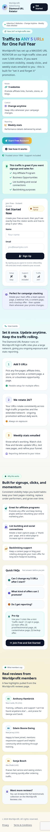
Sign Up (27, 256)
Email (8, 241)
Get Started (39, 7)
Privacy (5, 825)
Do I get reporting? (21, 604)
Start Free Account (18, 140)
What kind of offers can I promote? (25, 593)
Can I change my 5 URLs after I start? (24, 580)
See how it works (17, 149)
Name (8, 229)
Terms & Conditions (23, 825)
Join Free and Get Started (26, 642)
